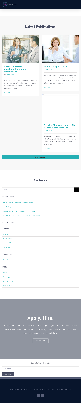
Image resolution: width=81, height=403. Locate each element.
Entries (6, 277)
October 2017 (7, 234)
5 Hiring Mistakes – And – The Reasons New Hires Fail (60, 108)
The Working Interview (60, 49)
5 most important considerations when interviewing (21, 49)
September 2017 (8, 238)
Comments (8, 281)
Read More (7, 92)
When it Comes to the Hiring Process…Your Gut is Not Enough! (21, 215)
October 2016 (7, 247)
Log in (5, 273)
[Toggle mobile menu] (78, 3)
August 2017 (7, 243)
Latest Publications (8, 260)
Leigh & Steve (10, 74)
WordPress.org (7, 285)
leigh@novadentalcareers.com (63, 389)
